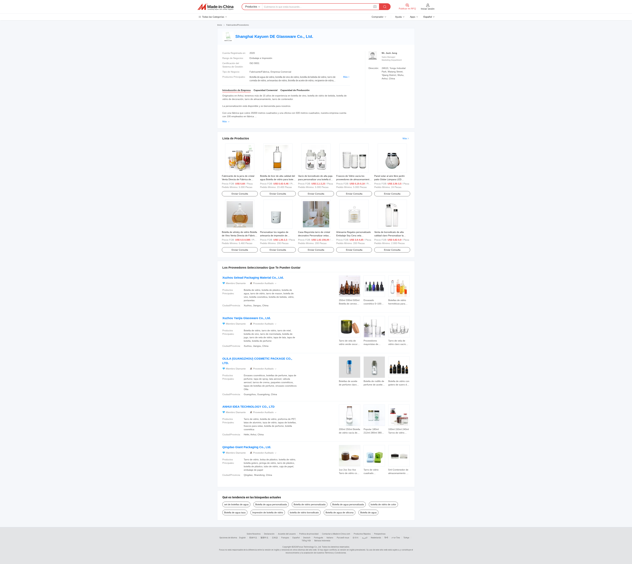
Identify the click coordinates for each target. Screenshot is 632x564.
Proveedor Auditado (265, 283)
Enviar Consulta (240, 193)
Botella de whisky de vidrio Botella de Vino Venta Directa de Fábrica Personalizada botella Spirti (239, 235)
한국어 (355, 537)
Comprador (377, 16)
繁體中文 (264, 537)
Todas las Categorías (213, 16)
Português (318, 537)
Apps (412, 16)
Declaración (269, 533)
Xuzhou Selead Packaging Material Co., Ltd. (253, 277)
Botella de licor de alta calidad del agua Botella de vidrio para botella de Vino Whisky (278, 179)
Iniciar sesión (427, 8)
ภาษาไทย (396, 537)
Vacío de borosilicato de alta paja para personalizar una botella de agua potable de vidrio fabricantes (315, 179)
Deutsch (306, 537)
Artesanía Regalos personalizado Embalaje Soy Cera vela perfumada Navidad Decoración (353, 235)
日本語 (275, 537)
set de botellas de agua (236, 504)
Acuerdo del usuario (287, 533)
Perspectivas (379, 533)
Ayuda (398, 16)
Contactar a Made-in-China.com (336, 533)
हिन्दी (386, 537)
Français (285, 537)
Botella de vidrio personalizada (310, 504)
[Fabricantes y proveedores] (215, 6)
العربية (364, 537)
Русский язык (343, 537)
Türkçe (406, 537)
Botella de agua (368, 512)
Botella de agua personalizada (271, 504)
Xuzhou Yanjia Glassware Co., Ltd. (246, 318)
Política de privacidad (308, 533)
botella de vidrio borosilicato (304, 512)
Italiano (330, 537)
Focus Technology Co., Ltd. (309, 546)
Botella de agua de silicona (340, 512)
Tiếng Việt (306, 540)
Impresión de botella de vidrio (267, 512)
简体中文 (253, 537)
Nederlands (376, 537)
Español (296, 537)
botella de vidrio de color (383, 504)
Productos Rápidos (362, 533)
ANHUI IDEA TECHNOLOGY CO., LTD (248, 406)
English (242, 537)
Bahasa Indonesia (322, 540)
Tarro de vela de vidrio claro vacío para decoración (397, 344)
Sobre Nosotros (254, 533)
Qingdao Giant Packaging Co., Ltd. (246, 447)
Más (345, 77)
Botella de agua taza (235, 512)
